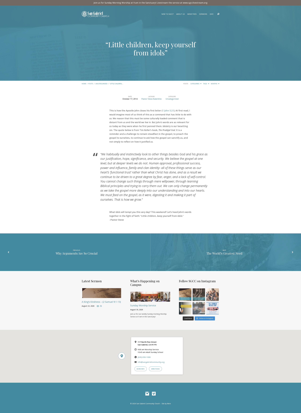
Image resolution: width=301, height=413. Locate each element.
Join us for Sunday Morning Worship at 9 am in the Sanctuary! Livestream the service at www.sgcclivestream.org (150, 2)
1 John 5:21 (168, 110)
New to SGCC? (167, 14)
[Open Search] (218, 14)
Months (214, 84)
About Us (180, 14)
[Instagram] (147, 393)
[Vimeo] (154, 393)
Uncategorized (101, 84)
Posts (90, 84)
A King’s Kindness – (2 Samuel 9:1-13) (101, 301)
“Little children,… (116, 84)
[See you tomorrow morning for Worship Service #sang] (199, 308)
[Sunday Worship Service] (150, 300)
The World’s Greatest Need (224, 253)
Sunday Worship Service (143, 305)
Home (84, 84)
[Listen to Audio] (101, 306)
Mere (169, 403)
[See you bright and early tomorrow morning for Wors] (185, 294)
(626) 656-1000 (144, 357)
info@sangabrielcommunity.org (151, 362)
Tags (205, 84)
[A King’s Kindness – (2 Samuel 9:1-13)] (102, 296)
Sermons (203, 14)
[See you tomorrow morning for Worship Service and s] (185, 308)
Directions (155, 369)
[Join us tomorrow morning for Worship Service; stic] (199, 294)
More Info (141, 369)
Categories (195, 84)
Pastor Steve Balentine (151, 99)
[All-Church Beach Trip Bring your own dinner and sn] (212, 308)
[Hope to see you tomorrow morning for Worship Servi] (212, 294)
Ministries (192, 14)
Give (211, 14)
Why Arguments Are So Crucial (76, 253)
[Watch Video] (98, 306)
